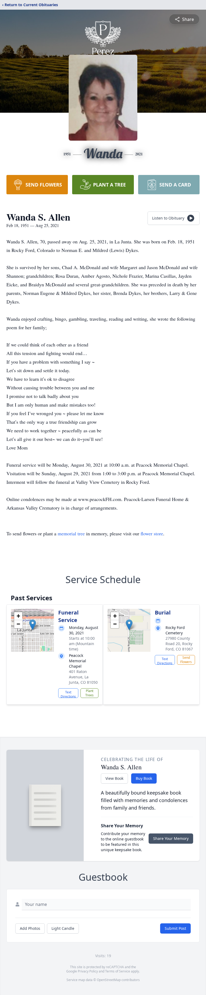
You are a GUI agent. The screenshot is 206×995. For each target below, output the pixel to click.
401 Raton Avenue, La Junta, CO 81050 (83, 677)
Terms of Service (117, 971)
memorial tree (71, 533)
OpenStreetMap (109, 980)
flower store (152, 533)
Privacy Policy (88, 971)
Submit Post (175, 928)
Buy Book (144, 778)
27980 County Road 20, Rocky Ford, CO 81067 (179, 644)
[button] (32, 624)
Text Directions (68, 694)
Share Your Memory (171, 838)
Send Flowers (186, 659)
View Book (114, 778)
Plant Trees (89, 693)
